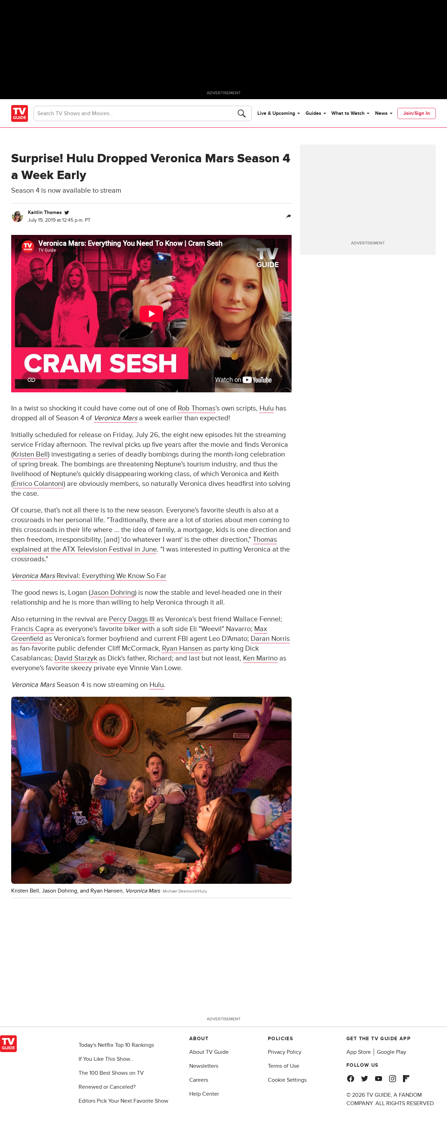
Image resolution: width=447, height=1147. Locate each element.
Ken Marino (260, 658)
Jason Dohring (112, 593)
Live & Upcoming (276, 113)
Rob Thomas (196, 408)
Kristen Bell (30, 454)
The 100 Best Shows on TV (111, 1073)
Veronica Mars (115, 418)
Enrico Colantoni (38, 484)
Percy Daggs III (132, 619)
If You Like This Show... (106, 1059)
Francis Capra (32, 629)
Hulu (266, 408)
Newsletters (203, 1066)
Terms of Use (283, 1066)
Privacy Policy (284, 1052)
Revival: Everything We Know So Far (89, 576)
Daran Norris (270, 639)
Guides (313, 113)
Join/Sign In (416, 113)
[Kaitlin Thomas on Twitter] (66, 212)
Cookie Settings (287, 1079)
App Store (358, 1052)
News (381, 113)
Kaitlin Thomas (45, 212)
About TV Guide (209, 1052)
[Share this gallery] (289, 216)
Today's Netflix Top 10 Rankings (116, 1045)
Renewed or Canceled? (107, 1086)
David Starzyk (75, 658)
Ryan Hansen (182, 648)
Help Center (204, 1093)
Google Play (391, 1052)
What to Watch (348, 113)
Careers (198, 1079)
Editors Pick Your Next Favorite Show (123, 1100)
